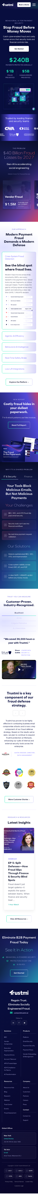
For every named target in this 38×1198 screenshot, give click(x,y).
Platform (26, 1037)
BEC (5, 1037)
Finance (28, 476)
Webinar (7, 1100)
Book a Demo (24, 5)
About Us (26, 1087)
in (13, 1023)
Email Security (27, 1041)
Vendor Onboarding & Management (29, 1055)
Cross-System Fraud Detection (14, 257)
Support (25, 1120)
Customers (26, 1092)
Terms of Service (19, 1181)
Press (25, 1104)
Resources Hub (9, 1087)
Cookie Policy (29, 1181)
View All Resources (19, 919)
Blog (5, 1092)
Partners (26, 1096)
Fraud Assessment (10, 1113)
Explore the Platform (19, 382)
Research (7, 1096)
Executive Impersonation (9, 1049)
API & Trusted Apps (10, 1063)
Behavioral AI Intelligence (16, 347)
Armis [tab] (19, 618)
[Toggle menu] (34, 4)
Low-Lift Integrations (14, 369)
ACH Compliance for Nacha (9, 1069)
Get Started (19, 49)
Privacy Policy (9, 1181)
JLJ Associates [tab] (19, 628)
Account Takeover (10, 1059)
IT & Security (9, 476)
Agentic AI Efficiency (14, 336)
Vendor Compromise (8, 1043)
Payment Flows (28, 1050)
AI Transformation (10, 1074)
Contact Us (26, 1116)
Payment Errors (9, 1055)
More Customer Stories (19, 799)
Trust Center (8, 1104)
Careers (25, 1100)
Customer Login (19, 1186)
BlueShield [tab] (19, 613)
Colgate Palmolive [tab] (19, 623)
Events (6, 1109)
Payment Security (29, 1046)
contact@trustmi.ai (19, 1013)
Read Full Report (19, 425)
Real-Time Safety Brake (16, 358)
